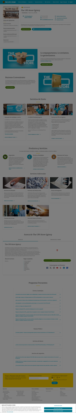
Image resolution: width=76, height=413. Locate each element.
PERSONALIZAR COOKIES (58, 405)
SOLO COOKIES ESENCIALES (58, 408)
